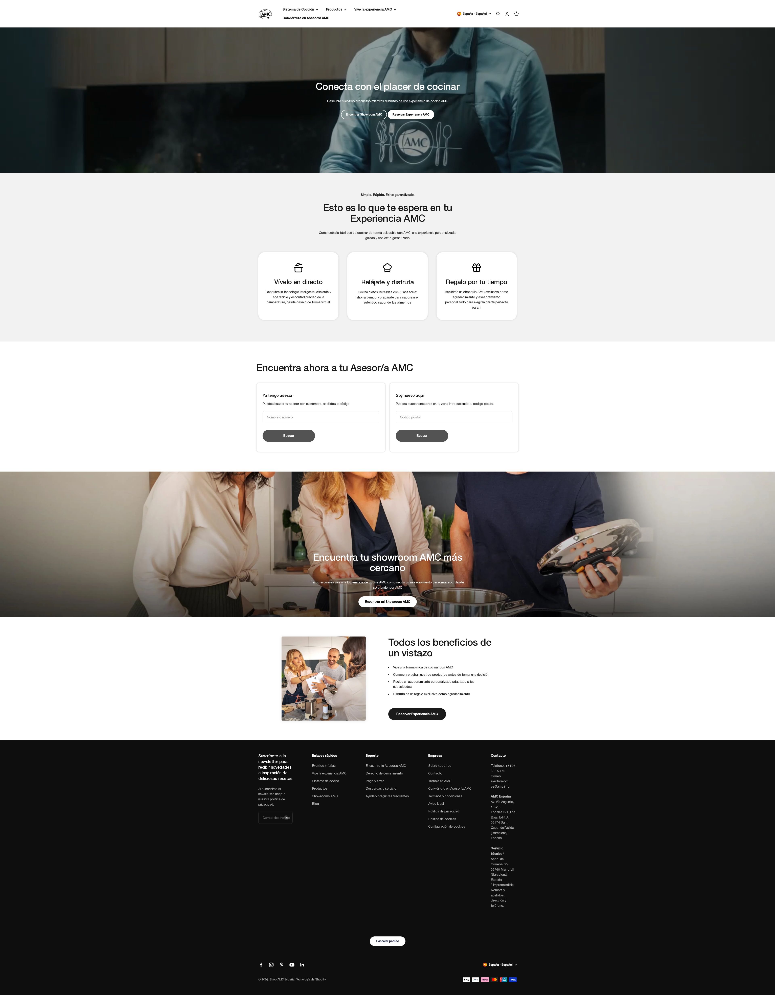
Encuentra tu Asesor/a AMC (386, 765)
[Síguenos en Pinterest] (281, 965)
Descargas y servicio (381, 788)
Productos (334, 9)
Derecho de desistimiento (384, 773)
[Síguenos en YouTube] (292, 965)
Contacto (435, 773)
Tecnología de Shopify (311, 979)
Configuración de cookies (446, 826)
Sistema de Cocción (298, 9)
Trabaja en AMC (439, 781)
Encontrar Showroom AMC (364, 114)
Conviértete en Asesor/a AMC (306, 18)
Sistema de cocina (325, 781)
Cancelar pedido (387, 941)
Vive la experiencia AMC (373, 9)
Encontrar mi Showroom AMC (387, 602)
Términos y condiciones (445, 796)
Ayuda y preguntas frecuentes (387, 796)
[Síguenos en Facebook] (261, 965)
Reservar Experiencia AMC (411, 114)
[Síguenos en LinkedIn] (302, 965)
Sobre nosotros (439, 765)
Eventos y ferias (324, 765)
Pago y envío (375, 781)
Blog (315, 803)
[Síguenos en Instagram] (271, 965)
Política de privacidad (443, 811)
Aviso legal (436, 803)
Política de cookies (442, 819)
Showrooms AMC (325, 796)
